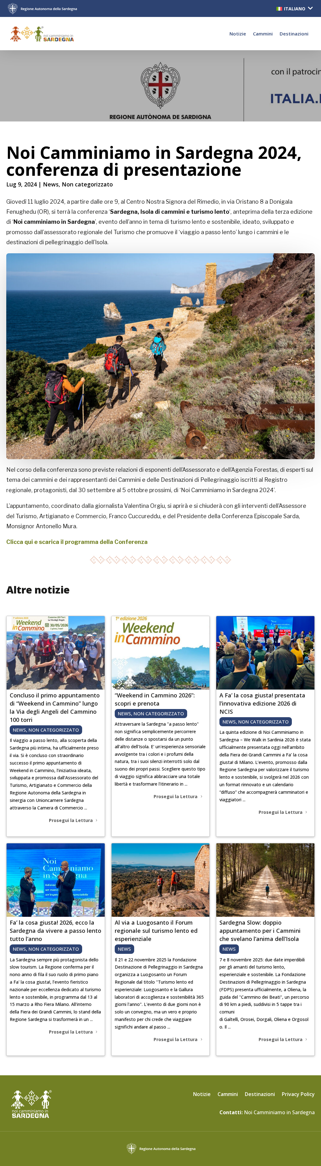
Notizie (237, 33)
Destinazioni (294, 33)
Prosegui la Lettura (71, 820)
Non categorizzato (87, 184)
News (51, 184)
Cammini (263, 33)
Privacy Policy (298, 1095)
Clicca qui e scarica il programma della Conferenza (77, 542)
